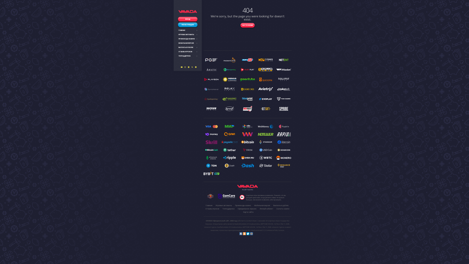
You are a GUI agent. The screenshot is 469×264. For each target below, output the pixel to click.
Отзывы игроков (185, 52)
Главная (181, 30)
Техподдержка (184, 56)
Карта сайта (248, 212)
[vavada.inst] (185, 67)
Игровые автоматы (186, 34)
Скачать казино (282, 209)
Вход (187, 19)
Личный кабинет (266, 209)
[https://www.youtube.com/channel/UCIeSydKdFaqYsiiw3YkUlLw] (181, 67)
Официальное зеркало (247, 209)
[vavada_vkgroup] (188, 67)
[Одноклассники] (244, 233)
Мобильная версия (186, 43)
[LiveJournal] (255, 233)
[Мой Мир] (251, 233)
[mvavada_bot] (195, 67)
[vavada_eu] (192, 67)
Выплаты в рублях (185, 47)
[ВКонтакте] (240, 233)
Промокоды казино (186, 39)
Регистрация (188, 25)
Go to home (247, 25)
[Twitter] (247, 233)
